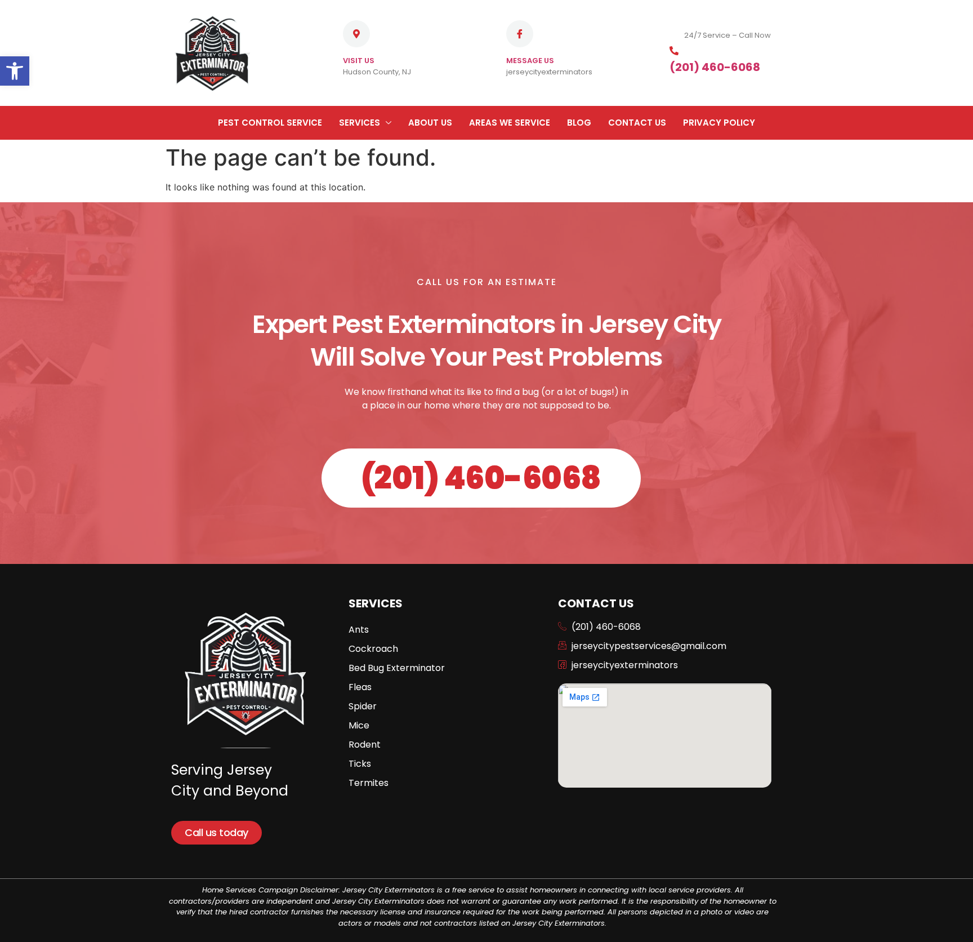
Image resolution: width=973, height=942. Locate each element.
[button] (14, 71)
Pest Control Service (270, 122)
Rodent (365, 744)
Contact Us (637, 122)
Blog (579, 122)
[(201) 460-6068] (674, 50)
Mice (359, 725)
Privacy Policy (719, 122)
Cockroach (373, 648)
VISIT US (358, 60)
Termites (369, 782)
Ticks (360, 763)
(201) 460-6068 (715, 67)
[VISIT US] (356, 33)
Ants (359, 629)
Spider (363, 706)
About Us (430, 122)
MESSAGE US (530, 60)
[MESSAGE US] (519, 33)
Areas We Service (509, 122)
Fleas (360, 687)
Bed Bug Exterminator (397, 667)
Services (359, 122)
